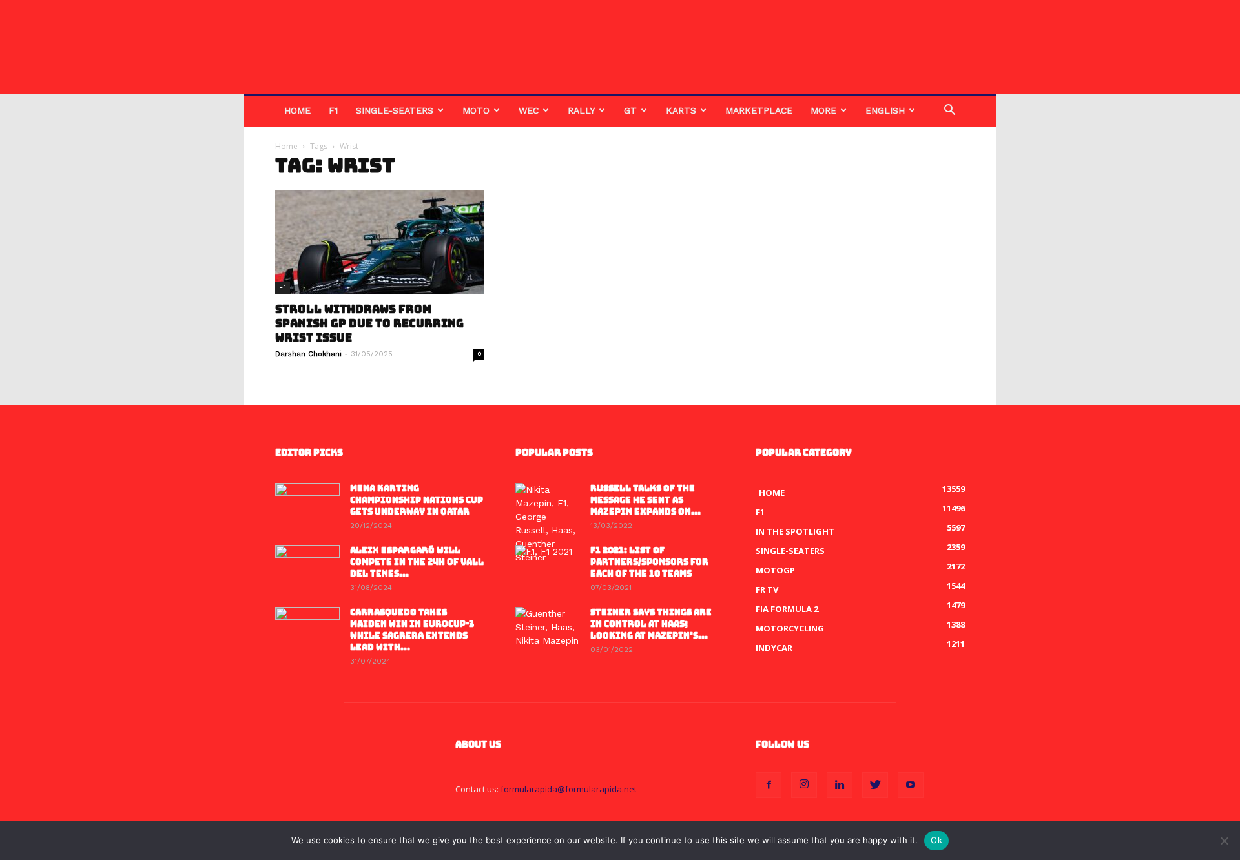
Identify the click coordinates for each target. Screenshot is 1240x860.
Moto (476, 110)
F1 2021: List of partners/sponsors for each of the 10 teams (649, 562)
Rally (581, 110)
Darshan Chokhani (308, 354)
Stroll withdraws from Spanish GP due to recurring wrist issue (369, 323)
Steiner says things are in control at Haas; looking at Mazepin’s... (651, 624)
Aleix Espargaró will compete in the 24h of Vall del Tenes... (417, 562)
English (885, 110)
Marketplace (758, 110)
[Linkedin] (839, 785)
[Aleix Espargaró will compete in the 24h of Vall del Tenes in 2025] (307, 567)
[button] (949, 111)
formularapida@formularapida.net (569, 789)
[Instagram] (804, 785)
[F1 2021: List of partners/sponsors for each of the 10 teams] (547, 567)
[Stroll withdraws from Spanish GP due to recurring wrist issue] (379, 242)
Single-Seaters (394, 110)
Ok (936, 840)
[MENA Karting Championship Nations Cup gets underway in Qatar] (307, 505)
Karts (681, 110)
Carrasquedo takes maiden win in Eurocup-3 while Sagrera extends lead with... (412, 630)
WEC (529, 110)
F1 (333, 110)
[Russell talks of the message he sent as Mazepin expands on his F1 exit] (547, 523)
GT (630, 110)
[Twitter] (875, 785)
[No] (1223, 840)
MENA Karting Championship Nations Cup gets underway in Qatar (416, 500)
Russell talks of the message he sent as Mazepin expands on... (645, 500)
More (823, 110)
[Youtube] (911, 785)
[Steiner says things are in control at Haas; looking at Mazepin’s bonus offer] (547, 629)
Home (297, 110)
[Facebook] (768, 785)
